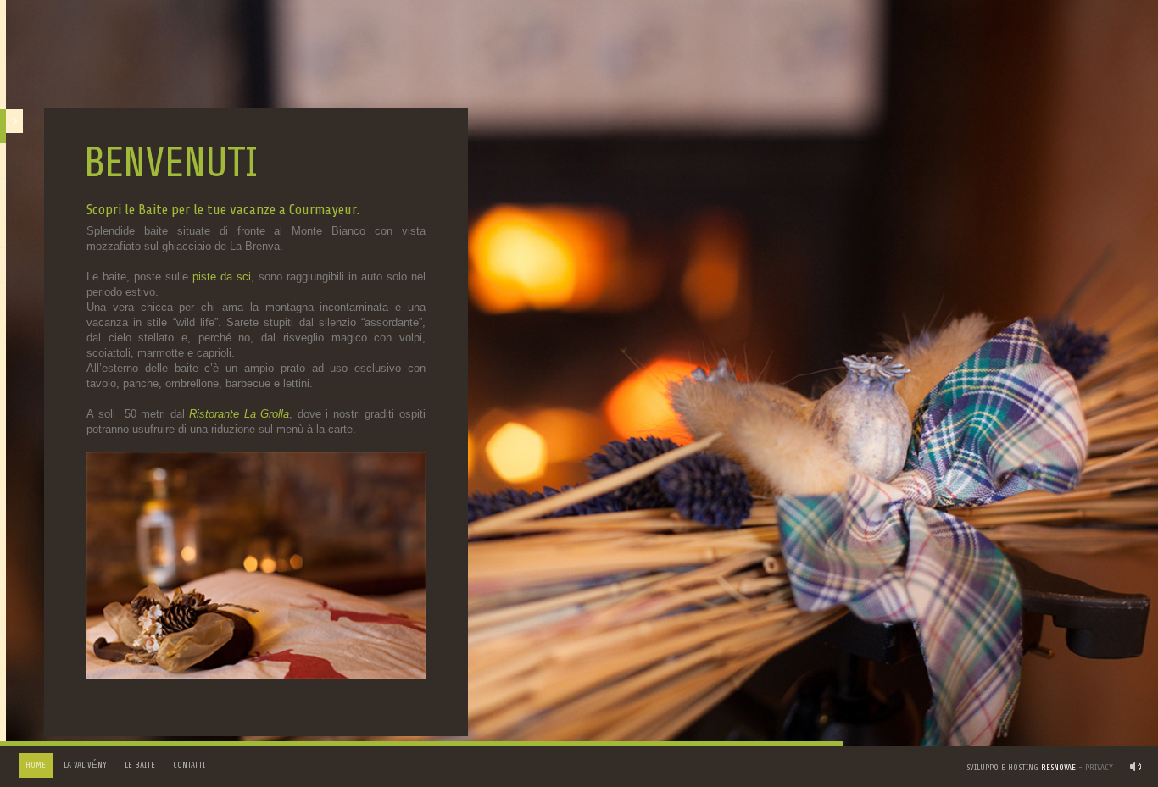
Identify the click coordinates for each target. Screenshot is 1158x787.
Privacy (1099, 767)
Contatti (189, 765)
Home (35, 765)
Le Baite (140, 765)
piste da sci (221, 276)
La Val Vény (85, 765)
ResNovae (1058, 767)
